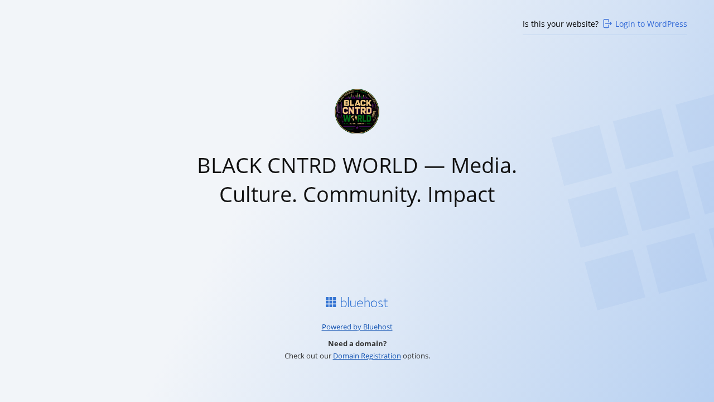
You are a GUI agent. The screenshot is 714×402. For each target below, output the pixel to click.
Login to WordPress (651, 23)
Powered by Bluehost (357, 327)
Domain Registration (367, 356)
